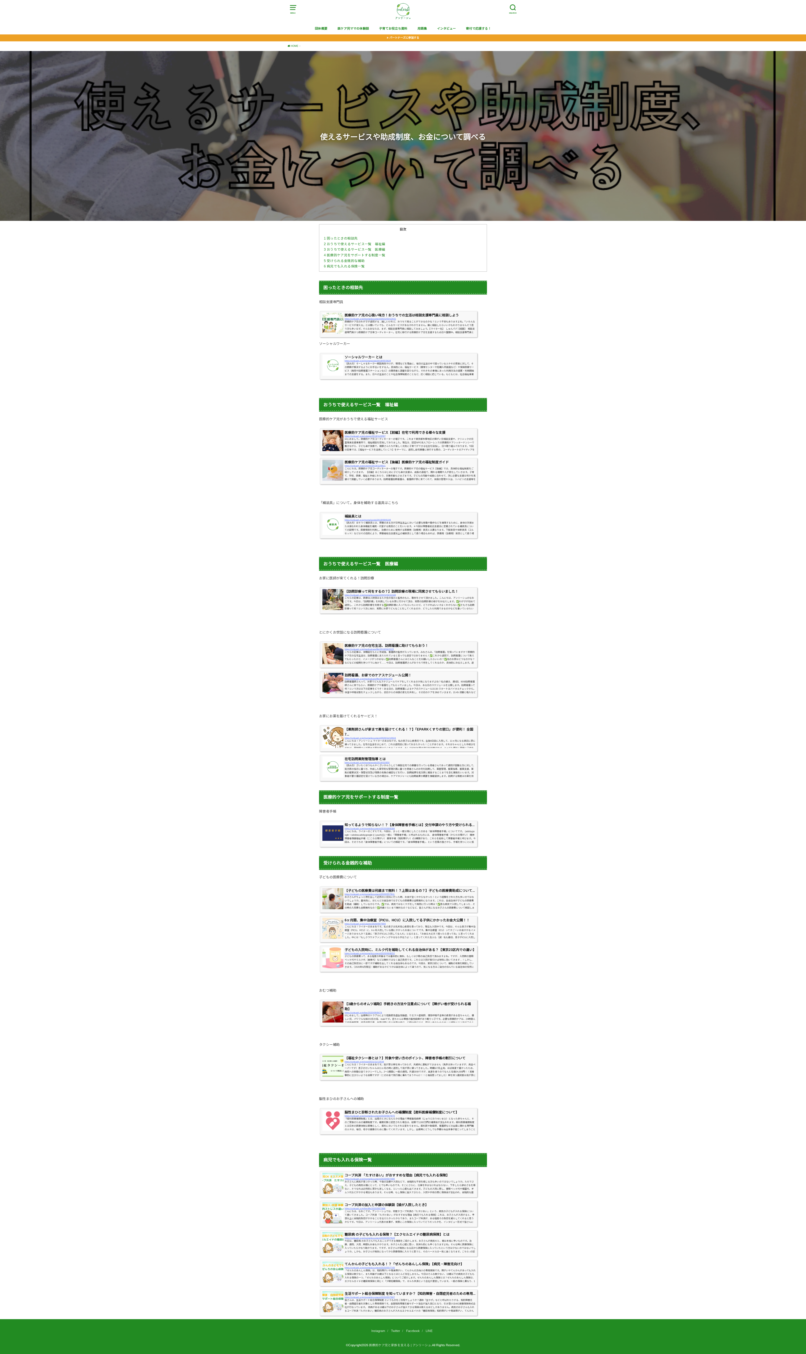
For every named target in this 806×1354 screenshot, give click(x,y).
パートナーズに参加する (404, 37)
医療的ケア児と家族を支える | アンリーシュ (400, 1345)
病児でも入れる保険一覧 (344, 266)
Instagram (378, 1331)
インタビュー (446, 28)
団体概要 (321, 28)
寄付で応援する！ (478, 28)
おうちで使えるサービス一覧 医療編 (354, 249)
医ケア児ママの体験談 (353, 28)
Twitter (395, 1331)
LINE (429, 1331)
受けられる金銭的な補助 (344, 261)
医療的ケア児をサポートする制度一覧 (354, 255)
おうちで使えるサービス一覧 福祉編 (354, 244)
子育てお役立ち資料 (393, 28)
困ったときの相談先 (341, 238)
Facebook (413, 1331)
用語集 (422, 28)
